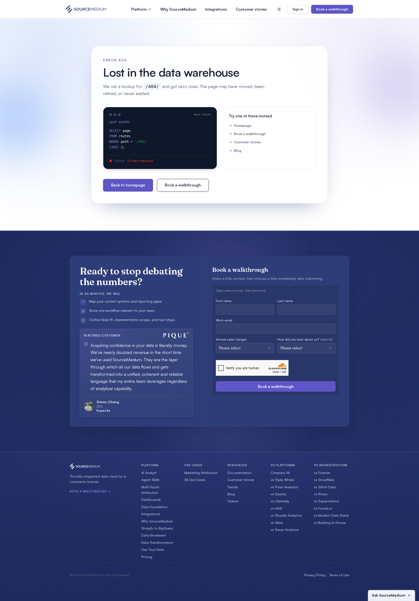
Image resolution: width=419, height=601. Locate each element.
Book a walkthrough (332, 9)
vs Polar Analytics (284, 487)
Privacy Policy (315, 575)
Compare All (280, 473)
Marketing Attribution (201, 473)
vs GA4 (276, 508)
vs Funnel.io (323, 508)
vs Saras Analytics (285, 530)
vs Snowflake (324, 480)
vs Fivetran (322, 473)
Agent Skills (150, 480)
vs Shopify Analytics (286, 515)
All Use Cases (194, 480)
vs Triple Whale (282, 480)
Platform (139, 9)
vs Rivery (321, 494)
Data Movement (153, 535)
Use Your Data (152, 549)
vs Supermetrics (326, 501)
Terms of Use (339, 575)
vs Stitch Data (325, 487)
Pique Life (103, 410)
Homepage (240, 125)
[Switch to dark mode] (279, 9)
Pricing (146, 557)
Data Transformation (157, 542)
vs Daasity (279, 494)
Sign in (300, 10)
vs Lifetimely (280, 501)
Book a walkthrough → (90, 491)
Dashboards (151, 499)
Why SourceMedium (178, 9)
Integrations (216, 9)
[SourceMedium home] (86, 9)
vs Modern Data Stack (331, 515)
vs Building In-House (330, 523)
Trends (232, 487)
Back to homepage (128, 185)
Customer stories (251, 9)
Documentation (239, 473)
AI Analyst (149, 473)
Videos (232, 501)
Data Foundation (154, 507)
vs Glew (277, 523)
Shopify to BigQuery (157, 528)
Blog (235, 150)
